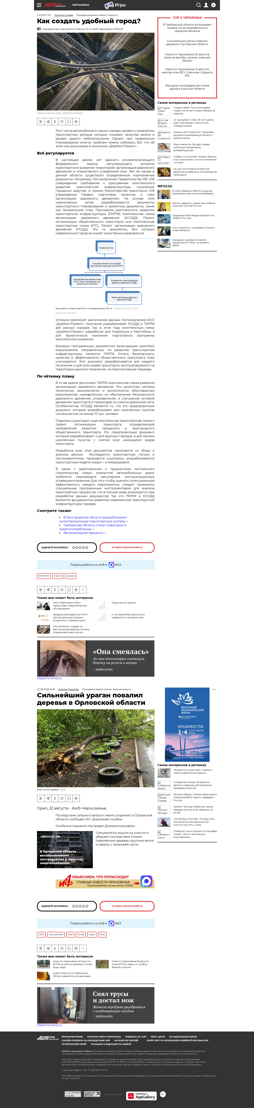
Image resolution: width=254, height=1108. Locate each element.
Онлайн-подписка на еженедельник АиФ (86, 1040)
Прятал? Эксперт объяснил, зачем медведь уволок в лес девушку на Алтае (193, 809)
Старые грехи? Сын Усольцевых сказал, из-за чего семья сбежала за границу (194, 110)
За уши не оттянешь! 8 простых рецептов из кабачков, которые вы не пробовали (195, 171)
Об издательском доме (183, 1037)
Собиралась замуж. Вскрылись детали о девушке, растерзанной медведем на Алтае (192, 785)
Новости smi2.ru (49, 678)
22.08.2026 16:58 (46, 689)
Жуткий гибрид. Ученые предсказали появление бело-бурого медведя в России (195, 797)
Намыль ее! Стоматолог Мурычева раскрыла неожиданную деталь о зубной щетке (193, 135)
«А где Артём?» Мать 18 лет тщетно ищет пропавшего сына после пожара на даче (193, 122)
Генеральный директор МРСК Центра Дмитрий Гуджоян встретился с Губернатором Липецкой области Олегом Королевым (62, 620)
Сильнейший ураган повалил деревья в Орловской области (187, 43)
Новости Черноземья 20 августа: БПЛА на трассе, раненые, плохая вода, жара (72, 964)
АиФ (62, 789)
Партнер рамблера (113, 1094)
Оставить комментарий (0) (127, 547)
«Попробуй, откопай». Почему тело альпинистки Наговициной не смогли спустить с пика (194, 821)
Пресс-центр (158, 1037)
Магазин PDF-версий (126, 1040)
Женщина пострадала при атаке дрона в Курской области (187, 87)
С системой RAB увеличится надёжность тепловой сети (128, 616)
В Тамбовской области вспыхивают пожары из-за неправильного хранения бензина (187, 28)
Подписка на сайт (135, 1037)
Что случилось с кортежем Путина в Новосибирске (193, 229)
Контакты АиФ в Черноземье (104, 1037)
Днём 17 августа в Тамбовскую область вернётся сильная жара (71, 975)
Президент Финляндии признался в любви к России (193, 216)
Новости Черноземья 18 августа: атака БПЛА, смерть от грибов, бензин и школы (130, 964)
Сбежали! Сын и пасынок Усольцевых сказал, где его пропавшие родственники (195, 834)
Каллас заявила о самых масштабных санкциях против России (193, 204)
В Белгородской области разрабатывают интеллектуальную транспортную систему (93, 519)
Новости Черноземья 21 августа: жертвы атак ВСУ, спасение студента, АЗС (187, 72)
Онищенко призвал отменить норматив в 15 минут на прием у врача (190, 243)
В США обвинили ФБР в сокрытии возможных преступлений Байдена (192, 192)
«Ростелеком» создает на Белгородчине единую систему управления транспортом (71, 629)
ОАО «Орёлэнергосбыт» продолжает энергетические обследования (70, 605)
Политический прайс (74, 1044)
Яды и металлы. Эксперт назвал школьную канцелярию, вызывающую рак (191, 147)
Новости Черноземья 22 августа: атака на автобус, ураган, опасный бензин (187, 57)
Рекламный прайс (72, 1037)
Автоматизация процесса (83, 533)
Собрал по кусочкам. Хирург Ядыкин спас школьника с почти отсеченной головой (195, 159)
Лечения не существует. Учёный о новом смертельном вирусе (192, 771)
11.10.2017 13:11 (44, 15)
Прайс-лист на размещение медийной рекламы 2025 (177, 1040)
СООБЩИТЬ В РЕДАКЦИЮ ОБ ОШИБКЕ (111, 1044)
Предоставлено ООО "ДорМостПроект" (60, 112)
